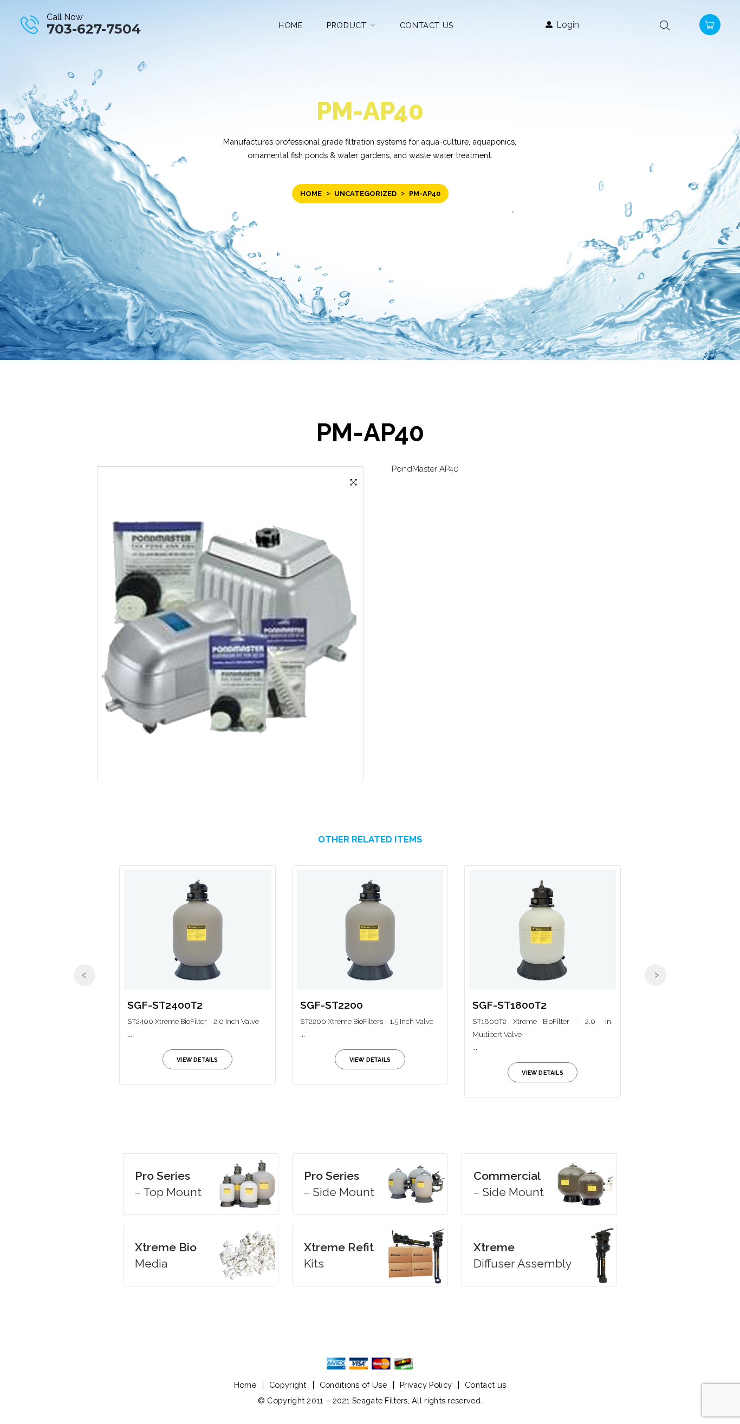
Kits (339, 1255)
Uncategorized (365, 194)
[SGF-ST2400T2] (197, 930)
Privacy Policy (426, 1384)
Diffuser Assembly (522, 1255)
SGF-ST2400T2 (165, 1005)
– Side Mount (339, 1184)
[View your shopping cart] (708, 24)
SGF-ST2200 (331, 1005)
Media (166, 1255)
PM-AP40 (370, 432)
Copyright (288, 1384)
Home (311, 194)
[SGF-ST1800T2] (542, 930)
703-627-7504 (94, 29)
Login (567, 24)
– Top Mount (168, 1184)
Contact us (485, 1384)
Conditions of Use (353, 1384)
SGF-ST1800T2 (509, 1005)
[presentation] (84, 975)
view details (197, 1059)
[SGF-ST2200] (370, 930)
